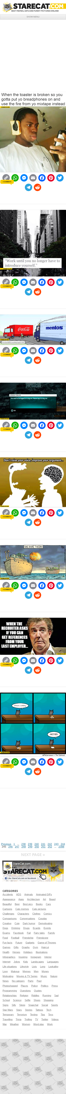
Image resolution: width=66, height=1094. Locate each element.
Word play (38, 1024)
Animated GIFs (44, 894)
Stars (19, 1010)
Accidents (8, 894)
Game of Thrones (47, 942)
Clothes (36, 913)
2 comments (7, 664)
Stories (28, 1010)
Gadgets (29, 942)
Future (19, 942)
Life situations (10, 966)
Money (45, 971)
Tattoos (39, 1010)
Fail (29, 933)
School (6, 1000)
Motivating (8, 976)
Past (39, 981)
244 (63, 844)
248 (23, 846)
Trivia (18, 1019)
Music (44, 976)
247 (17, 846)
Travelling (7, 1019)
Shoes (37, 1000)
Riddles (35, 995)
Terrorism (22, 1014)
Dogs (5, 928)
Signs (5, 1005)
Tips (43, 1014)
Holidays (28, 952)
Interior (48, 957)
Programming (10, 990)
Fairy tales (39, 933)
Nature (53, 976)
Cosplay (42, 918)
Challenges (8, 913)
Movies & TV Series (26, 976)
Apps (21, 899)
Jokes (17, 961)
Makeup (15, 971)
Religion (24, 995)
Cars (48, 904)
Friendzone (42, 938)
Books (39, 904)
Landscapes (37, 961)
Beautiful (7, 904)
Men (36, 971)
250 (37, 846)
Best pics (28, 904)
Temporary (8, 1014)
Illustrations (42, 952)
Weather (14, 1024)
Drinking (15, 928)
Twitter (44, 1019)
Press (55, 986)
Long (42, 966)
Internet (6, 961)
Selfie (27, 1000)
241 (43, 844)
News (6, 981)
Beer (17, 904)
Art (44, 899)
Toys (50, 1014)
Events (47, 928)
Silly (14, 1005)
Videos (55, 1019)
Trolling (28, 1019)
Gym (35, 947)
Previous (6, 844)
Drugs (26, 928)
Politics (44, 986)
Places (24, 986)
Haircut (45, 947)
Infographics (9, 957)
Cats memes (22, 909)
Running (46, 995)
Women (26, 1024)
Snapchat (33, 1005)
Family (51, 933)
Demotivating (45, 923)
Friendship (27, 938)
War (5, 1024)
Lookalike (53, 966)
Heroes (16, 952)
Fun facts (7, 942)
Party (30, 981)
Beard (52, 899)
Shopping (48, 1000)
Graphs (26, 947)
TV (36, 1019)
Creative (7, 923)
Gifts (16, 947)
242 (50, 844)
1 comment (7, 354)
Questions (25, 990)
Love (5, 971)
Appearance (9, 899)
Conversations (27, 918)
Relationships (10, 995)
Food (5, 938)
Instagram (36, 957)
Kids (25, 961)
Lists (34, 966)
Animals (28, 894)
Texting (33, 1014)
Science (17, 1000)
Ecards (36, 928)
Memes (27, 971)
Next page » (33, 854)
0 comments (7, 181)
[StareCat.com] (33, 7)
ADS (18, 894)
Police (34, 986)
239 (30, 844)
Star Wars (8, 1010)
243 (56, 844)
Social (44, 1005)
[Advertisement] (33, 54)
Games (6, 947)
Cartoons (7, 909)
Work (50, 1024)
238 (23, 844)
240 (36, 844)
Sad (56, 995)
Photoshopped (10, 986)
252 (50, 846)
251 (43, 846)
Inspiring (23, 957)
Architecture (33, 899)
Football (15, 938)
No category (18, 981)
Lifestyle (24, 966)
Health (6, 952)
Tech (48, 1010)
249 (30, 846)
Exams (6, 933)
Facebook (18, 933)
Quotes (38, 990)
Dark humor (29, 923)
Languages (53, 961)
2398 (61, 846)
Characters (23, 913)
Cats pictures (39, 909)
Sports (54, 1005)
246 (10, 846)
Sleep (22, 1005)
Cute (17, 923)
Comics (48, 913)
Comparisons (10, 918)
